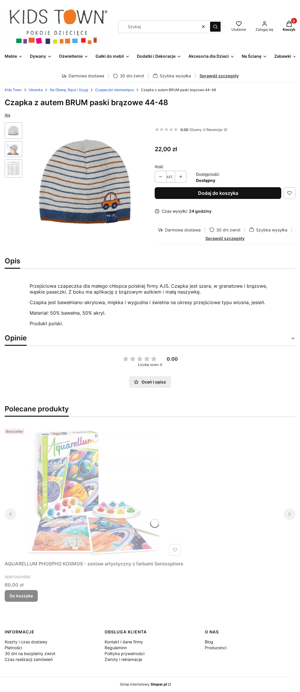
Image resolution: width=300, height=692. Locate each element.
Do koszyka (21, 595)
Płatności (13, 647)
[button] (215, 27)
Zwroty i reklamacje (123, 659)
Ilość (159, 166)
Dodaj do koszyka (218, 193)
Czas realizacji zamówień (29, 659)
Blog (209, 641)
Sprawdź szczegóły (219, 75)
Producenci (215, 647)
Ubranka (36, 90)
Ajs (7, 115)
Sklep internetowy (143, 684)
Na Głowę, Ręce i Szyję (69, 90)
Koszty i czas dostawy (26, 641)
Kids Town (13, 90)
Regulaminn (116, 647)
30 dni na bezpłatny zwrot (30, 653)
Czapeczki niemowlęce (114, 90)
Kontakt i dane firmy (124, 641)
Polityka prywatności (124, 653)
